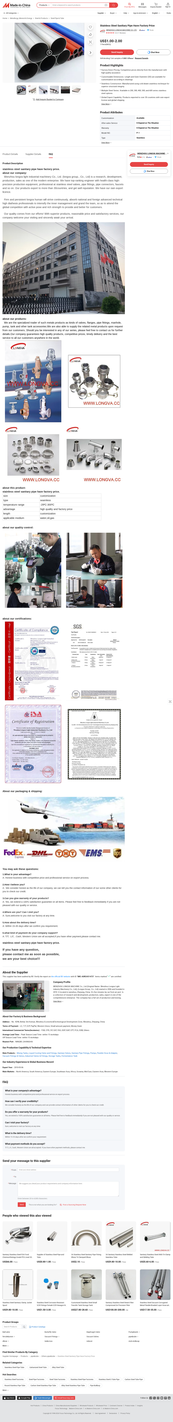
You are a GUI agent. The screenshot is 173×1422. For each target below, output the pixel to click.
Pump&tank (133, 1332)
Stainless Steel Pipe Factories (82, 1379)
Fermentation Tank (69, 1056)
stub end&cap (134, 1341)
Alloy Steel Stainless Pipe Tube (73, 1385)
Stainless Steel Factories (14, 1379)
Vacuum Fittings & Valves (13, 1056)
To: (15, 1176)
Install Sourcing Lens (65, 1398)
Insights (140, 1406)
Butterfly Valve (50, 1332)
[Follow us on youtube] (161, 1398)
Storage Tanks (55, 1056)
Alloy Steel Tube (58, 1367)
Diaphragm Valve (93, 1332)
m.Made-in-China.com (92, 1408)
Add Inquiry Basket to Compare (50, 99)
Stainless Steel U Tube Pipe (109, 1379)
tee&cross (48, 1341)
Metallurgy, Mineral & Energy (21, 18)
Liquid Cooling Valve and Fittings (43, 1053)
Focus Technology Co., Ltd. (69, 1413)
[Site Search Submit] (113, 5)
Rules (169, 13)
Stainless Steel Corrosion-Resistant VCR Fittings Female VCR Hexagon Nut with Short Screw (52, 1305)
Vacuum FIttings (51, 1336)
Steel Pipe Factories (36, 1379)
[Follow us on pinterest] (165, 1398)
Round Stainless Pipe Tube (15, 1385)
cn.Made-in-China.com (110, 1408)
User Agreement (100, 1413)
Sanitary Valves (64, 1053)
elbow (5, 1341)
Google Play (24, 1398)
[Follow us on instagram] (158, 1398)
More (5, 1390)
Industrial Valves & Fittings (36, 1056)
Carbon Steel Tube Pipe (134, 1379)
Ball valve (6, 1332)
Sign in (167, 6)
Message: (12, 1183)
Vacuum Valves (92, 1336)
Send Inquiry (117, 52)
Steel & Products (41, 18)
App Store (9, 1398)
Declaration (113, 1413)
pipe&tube (133, 1336)
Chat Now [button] (155, 52)
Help (125, 13)
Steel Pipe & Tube (57, 18)
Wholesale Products (86, 1406)
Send (22, 1204)
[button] (106, 5)
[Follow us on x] (154, 1398)
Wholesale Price (101, 1406)
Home (5, 18)
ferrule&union (8, 1336)
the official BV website (60, 976)
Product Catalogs (38, 1327)
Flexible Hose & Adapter (107, 1053)
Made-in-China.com (75, 1408)
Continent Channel (116, 1406)
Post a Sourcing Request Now (73, 1204)
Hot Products (35, 1406)
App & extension (139, 13)
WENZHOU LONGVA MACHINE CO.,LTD (121, 30)
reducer (89, 1341)
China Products (47, 1406)
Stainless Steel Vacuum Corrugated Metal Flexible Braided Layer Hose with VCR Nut (155, 1305)
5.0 (141, 157)
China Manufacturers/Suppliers (66, 1406)
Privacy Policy (125, 1413)
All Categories (11, 13)
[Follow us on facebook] (150, 1398)
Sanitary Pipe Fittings (80, 1053)
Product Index (129, 1406)
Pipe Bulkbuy (95, 1385)
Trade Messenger (43, 1398)
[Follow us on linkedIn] (169, 1398)
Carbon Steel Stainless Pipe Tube (43, 1385)
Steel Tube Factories (57, 1379)
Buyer (112, 13)
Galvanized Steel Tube (38, 1367)
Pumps (93, 1053)
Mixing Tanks (22, 1053)
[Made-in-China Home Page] (16, 5)
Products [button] (43, 5)
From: (14, 1170)
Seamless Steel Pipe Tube (14, 1367)
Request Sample (141, 58)
